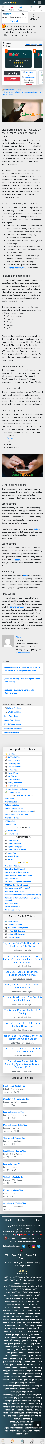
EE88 (28, 1289)
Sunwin (14, 1337)
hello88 (6, 1316)
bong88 (6, 1370)
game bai (27, 1379)
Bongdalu (12, 1325)
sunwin (17, 1283)
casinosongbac (9, 1394)
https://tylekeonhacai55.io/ (22, 1422)
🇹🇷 (21, 1234)
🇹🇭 (37, 1234)
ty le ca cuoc (32, 1304)
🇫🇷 (17, 1234)
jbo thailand (29, 1280)
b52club (31, 1337)
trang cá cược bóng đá (23, 1334)
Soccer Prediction (27, 1231)
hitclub (27, 1343)
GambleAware (32, 1262)
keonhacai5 (15, 1376)
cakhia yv (26, 1283)
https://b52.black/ (32, 1331)
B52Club (22, 1337)
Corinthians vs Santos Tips (14, 1151)
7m (38, 1301)
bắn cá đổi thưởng (26, 1325)
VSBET (24, 1403)
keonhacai (8, 1346)
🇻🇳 (41, 1234)
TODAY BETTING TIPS (23, 795)
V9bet (14, 1373)
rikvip (21, 1331)
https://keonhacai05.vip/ (22, 1425)
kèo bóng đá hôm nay (23, 1346)
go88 (30, 1328)
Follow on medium (23, 652)
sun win (17, 1400)
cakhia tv (20, 1410)
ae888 (6, 1313)
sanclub (29, 1313)
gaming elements (17, 607)
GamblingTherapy (22, 1265)
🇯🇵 (33, 1234)
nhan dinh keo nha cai (16, 1304)
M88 (30, 1376)
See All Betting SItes (33, 44)
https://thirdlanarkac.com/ (15, 1286)
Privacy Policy (32, 1255)
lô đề (11, 1343)
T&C (6, 1255)
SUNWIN (37, 1316)
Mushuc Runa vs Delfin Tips (15, 1125)
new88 (27, 1307)
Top (37, 1424)
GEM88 (8, 1334)
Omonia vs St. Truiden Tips (14, 1203)
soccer (36, 529)
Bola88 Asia (15, 1431)
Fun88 (19, 1364)
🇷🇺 (29, 1234)
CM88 (25, 1292)
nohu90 (38, 1310)
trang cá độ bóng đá (33, 1407)
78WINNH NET (10, 1301)
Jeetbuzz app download (16, 268)
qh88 (19, 1322)
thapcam (30, 1373)
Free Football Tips (10, 1231)
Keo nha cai (37, 1361)
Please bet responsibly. (26, 1241)
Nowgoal (38, 1322)
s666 (6, 1277)
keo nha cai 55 (18, 1370)
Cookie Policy (17, 1255)
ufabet (6, 1364)
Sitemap (22, 1258)
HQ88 (15, 1289)
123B (24, 1431)
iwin (15, 1331)
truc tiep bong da (17, 1413)
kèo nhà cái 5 (11, 1388)
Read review (18, 66)
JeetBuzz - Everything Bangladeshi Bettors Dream (19, 691)
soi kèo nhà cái (18, 1352)
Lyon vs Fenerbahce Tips (13, 1112)
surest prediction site (20, 1319)
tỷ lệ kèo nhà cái (34, 1352)
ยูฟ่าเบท (21, 1394)
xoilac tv (15, 1403)
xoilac (37, 1410)
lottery (17, 560)
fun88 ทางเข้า (16, 1280)
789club (6, 1355)
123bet (21, 1313)
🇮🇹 (13, 1234)
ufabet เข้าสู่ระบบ (34, 1394)
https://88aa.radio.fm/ (19, 1277)
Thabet (22, 1388)
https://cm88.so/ (13, 1292)
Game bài (8, 1331)
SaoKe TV (36, 1367)
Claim (25, 54)
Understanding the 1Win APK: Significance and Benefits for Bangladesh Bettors (22, 668)
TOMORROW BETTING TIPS (23, 811)
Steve (18, 637)
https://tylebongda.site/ (14, 1428)
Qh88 (39, 1277)
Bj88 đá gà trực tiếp (26, 1391)
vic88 (6, 1376)
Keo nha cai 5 (17, 1316)
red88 (38, 1373)
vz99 (13, 1313)
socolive (19, 1343)
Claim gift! (14, 21)
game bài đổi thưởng (12, 1361)
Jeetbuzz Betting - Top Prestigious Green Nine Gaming (22, 680)
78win (15, 1295)
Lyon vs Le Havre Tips (12, 1164)
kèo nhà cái (12, 1328)
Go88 (36, 1334)
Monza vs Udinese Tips (13, 1190)
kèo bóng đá (25, 1367)
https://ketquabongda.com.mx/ (16, 1385)
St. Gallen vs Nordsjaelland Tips (16, 1099)
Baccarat (10, 438)
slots (25, 575)
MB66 (37, 1295)
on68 (15, 1310)
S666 (6, 1280)
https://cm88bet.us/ (15, 1298)
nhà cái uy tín (32, 1388)
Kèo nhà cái (27, 1322)
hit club (38, 1370)
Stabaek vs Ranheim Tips (13, 1177)
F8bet (23, 1295)
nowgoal (29, 1370)
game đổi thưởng (29, 1340)
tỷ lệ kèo (36, 1343)
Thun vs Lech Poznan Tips (14, 1138)
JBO (13, 1364)
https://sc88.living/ (13, 1307)
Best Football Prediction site (28, 1432)
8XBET (6, 1319)
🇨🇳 (25, 1234)
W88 (35, 1379)
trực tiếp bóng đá (33, 1413)
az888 (38, 1313)
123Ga (38, 1280)
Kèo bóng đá (21, 1382)
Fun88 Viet (28, 1364)
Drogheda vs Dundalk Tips (14, 1086)
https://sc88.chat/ (27, 1301)
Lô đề (37, 1328)
